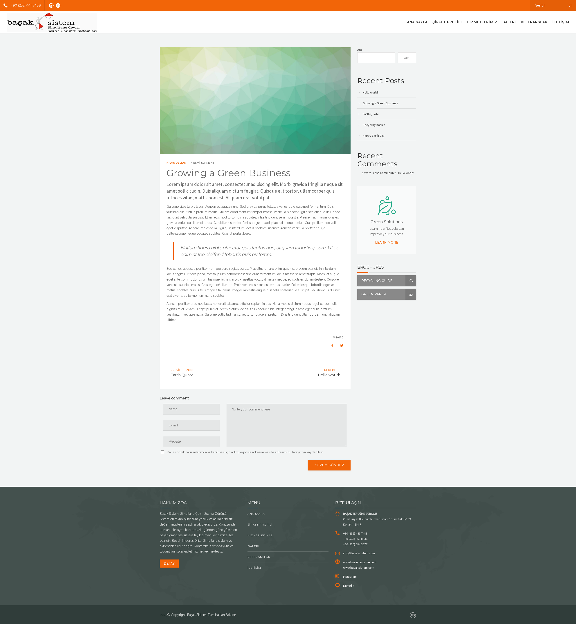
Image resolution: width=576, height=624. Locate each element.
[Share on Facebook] (330, 345)
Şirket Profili (447, 22)
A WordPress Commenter (379, 173)
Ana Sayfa (417, 22)
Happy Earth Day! (374, 136)
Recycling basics (374, 125)
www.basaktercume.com (359, 562)
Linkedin (348, 586)
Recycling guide (376, 281)
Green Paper (373, 294)
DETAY (169, 564)
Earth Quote (371, 114)
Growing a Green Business (380, 103)
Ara (359, 50)
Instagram (350, 577)
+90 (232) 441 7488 (26, 5)
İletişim (560, 22)
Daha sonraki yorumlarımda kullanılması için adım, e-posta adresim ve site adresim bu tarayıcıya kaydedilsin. (245, 452)
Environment (203, 162)
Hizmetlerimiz (482, 22)
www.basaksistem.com (358, 568)
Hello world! (370, 92)
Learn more (386, 243)
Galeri (509, 22)
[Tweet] (339, 345)
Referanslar (534, 22)
